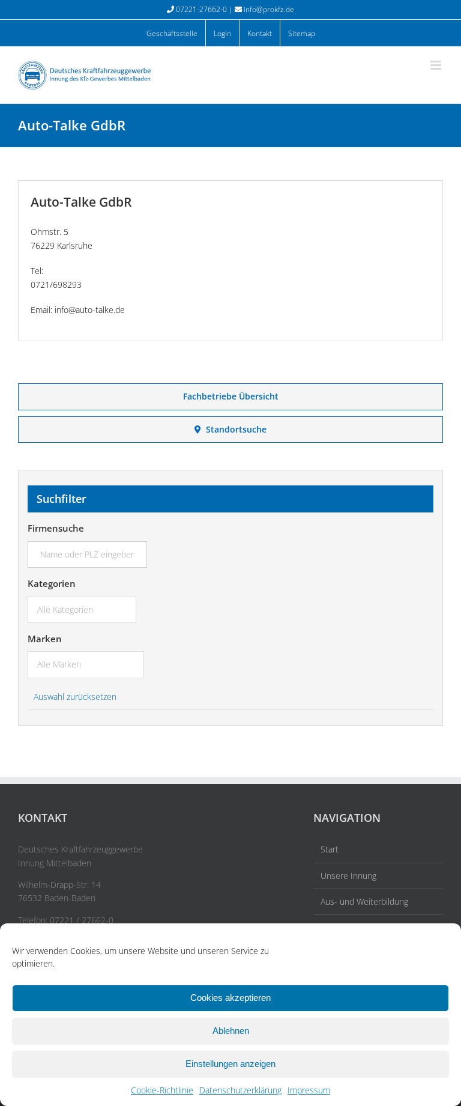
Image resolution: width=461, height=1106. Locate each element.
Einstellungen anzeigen (230, 1064)
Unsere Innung (348, 875)
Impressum (309, 1090)
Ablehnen (230, 1030)
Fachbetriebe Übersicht (231, 396)
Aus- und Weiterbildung (364, 901)
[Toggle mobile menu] (436, 65)
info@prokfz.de (269, 9)
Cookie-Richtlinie (162, 1090)
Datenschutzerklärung (240, 1090)
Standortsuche (234, 429)
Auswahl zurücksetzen (75, 696)
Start (330, 849)
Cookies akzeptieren (230, 997)
